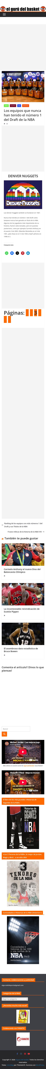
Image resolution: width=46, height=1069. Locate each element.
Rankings (25, 105)
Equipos (13, 105)
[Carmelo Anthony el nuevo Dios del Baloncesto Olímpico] (23, 545)
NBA (19, 105)
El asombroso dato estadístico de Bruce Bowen (21, 650)
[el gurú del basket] (23, 8)
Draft (6, 105)
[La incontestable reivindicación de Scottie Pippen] (23, 584)
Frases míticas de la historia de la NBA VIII (25, 532)
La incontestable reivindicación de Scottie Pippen (22, 610)
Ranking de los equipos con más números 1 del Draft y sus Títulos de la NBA (23, 525)
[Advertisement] (23, 47)
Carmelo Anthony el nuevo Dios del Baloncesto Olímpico (22, 570)
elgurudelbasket (29, 766)
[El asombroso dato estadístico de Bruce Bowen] (23, 624)
